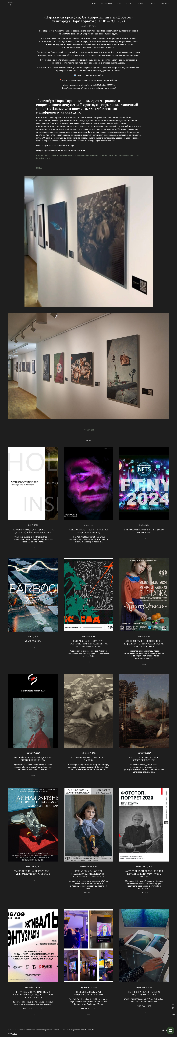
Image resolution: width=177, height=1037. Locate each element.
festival (39, 1009)
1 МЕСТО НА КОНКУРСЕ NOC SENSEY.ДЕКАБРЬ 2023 (144, 758)
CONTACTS (165, 4)
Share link (90, 430)
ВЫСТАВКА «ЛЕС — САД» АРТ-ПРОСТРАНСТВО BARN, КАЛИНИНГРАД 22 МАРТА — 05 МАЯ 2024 (88, 644)
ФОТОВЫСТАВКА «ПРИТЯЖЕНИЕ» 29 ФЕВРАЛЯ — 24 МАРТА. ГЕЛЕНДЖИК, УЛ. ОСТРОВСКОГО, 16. (144, 644)
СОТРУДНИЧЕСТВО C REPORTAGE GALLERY (88, 758)
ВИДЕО (39, 168)
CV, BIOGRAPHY (106, 4)
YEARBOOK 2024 (33, 641)
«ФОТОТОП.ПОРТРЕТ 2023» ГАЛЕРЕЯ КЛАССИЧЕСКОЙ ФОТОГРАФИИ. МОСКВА (144, 874)
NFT (94, 1008)
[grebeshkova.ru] (10, 4)
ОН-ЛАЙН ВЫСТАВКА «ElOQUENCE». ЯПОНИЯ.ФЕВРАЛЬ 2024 (33, 758)
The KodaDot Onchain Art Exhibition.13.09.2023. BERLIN (88, 993)
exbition (88, 893)
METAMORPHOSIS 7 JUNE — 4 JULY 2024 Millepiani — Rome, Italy (88, 531)
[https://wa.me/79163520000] (163, 1030)
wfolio (15, 1034)
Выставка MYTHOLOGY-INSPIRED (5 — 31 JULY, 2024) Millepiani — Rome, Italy (33, 531)
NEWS (119, 4)
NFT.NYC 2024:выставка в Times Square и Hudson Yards (144, 531)
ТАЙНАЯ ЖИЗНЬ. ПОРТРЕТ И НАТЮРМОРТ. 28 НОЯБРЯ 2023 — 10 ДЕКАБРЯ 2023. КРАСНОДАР (88, 874)
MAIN (94, 4)
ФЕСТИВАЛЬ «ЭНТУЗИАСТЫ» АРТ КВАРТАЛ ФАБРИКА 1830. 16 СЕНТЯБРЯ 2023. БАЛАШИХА (33, 995)
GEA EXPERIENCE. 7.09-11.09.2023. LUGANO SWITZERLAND (144, 993)
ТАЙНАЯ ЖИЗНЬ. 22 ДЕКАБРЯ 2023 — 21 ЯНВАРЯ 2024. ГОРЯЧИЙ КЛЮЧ (33, 872)
